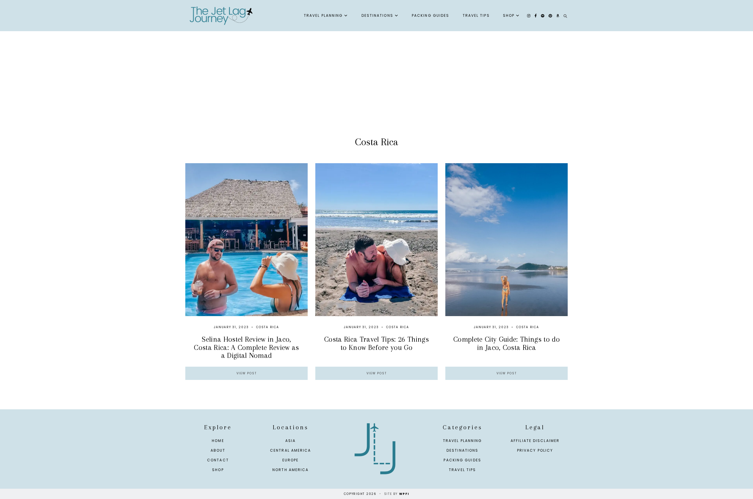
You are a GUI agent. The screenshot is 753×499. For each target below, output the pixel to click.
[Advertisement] (376, 90)
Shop (508, 15)
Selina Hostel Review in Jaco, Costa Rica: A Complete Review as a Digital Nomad (246, 347)
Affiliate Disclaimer (535, 440)
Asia (290, 440)
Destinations (377, 15)
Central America (290, 450)
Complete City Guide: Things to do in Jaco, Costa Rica (506, 343)
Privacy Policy (535, 450)
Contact (218, 460)
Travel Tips (476, 15)
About (218, 450)
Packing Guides (430, 15)
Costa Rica (267, 327)
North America (290, 469)
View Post (246, 373)
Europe (290, 460)
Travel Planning (323, 15)
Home (218, 440)
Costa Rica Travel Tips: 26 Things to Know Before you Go (376, 343)
